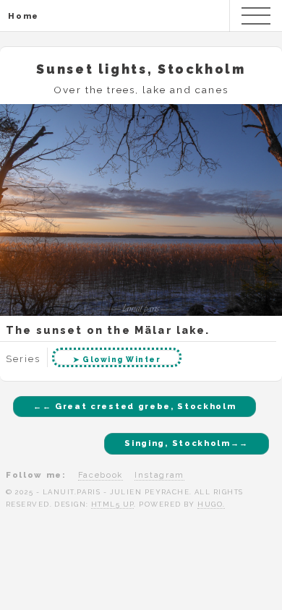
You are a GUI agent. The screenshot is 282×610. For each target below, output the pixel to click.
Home (23, 16)
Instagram (159, 475)
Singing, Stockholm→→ (186, 443)
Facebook (100, 475)
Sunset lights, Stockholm (140, 69)
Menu (256, 16)
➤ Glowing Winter (117, 359)
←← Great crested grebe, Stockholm (134, 406)
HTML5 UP (112, 504)
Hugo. (211, 504)
